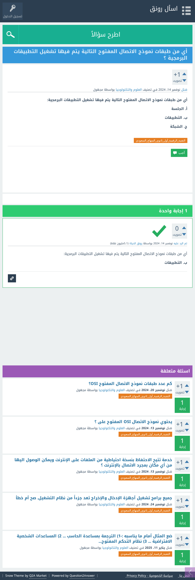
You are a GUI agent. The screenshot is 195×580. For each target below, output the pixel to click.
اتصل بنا (184, 575)
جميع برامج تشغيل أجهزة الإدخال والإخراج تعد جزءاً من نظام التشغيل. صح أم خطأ (94, 498)
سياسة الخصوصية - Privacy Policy (150, 575)
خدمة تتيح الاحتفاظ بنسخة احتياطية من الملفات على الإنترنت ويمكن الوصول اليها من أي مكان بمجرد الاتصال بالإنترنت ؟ (93, 462)
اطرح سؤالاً (105, 34)
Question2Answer (82, 575)
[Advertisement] (97, 174)
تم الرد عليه (180, 243)
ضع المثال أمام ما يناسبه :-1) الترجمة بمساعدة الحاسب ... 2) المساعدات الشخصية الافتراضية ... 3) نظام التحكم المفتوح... (94, 538)
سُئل (184, 89)
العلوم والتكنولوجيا (129, 89)
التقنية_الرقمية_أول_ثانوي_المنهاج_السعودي (160, 140)
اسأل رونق (164, 8)
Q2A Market (37, 575)
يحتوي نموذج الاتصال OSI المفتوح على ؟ (133, 422)
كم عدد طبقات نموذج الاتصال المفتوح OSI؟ (130, 384)
